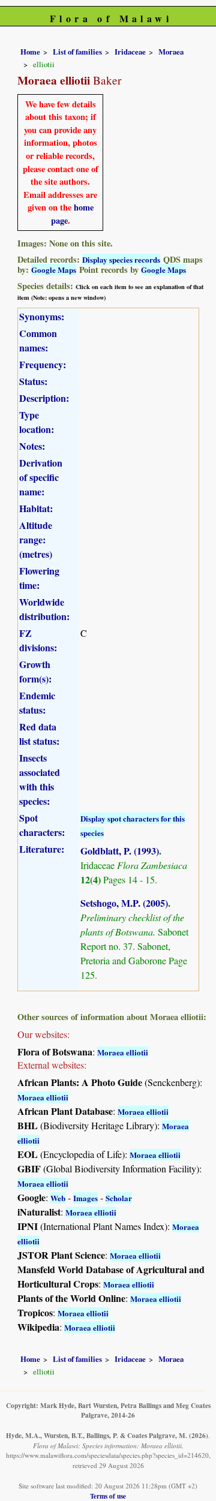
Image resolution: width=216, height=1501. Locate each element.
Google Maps (53, 269)
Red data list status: (39, 734)
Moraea (171, 51)
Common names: (38, 340)
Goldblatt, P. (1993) (119, 851)
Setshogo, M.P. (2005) (124, 903)
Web (57, 1198)
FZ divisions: (38, 640)
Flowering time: (39, 578)
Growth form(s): (35, 671)
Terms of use (108, 1496)
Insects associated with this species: (39, 779)
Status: (33, 381)
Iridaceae (130, 51)
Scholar (119, 1198)
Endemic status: (37, 702)
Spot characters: (42, 825)
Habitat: (36, 508)
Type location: (36, 422)
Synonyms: (41, 316)
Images (85, 1198)
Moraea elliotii (122, 1052)
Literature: (41, 849)
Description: (44, 398)
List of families (77, 51)
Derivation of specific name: (40, 477)
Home (30, 51)
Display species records (121, 259)
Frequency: (42, 364)
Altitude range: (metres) (35, 539)
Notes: (32, 446)
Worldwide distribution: (44, 609)
